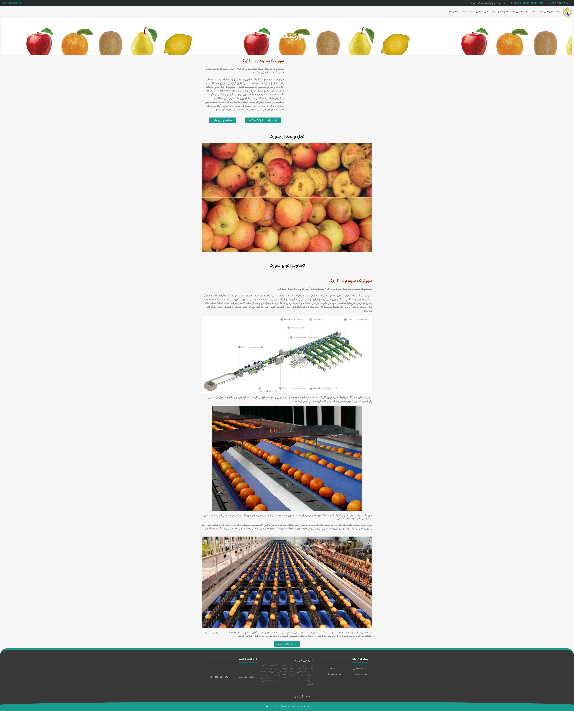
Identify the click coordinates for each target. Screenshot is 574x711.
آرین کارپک (326, 397)
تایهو (226, 69)
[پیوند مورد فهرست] (359, 668)
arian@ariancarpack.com (527, 3)
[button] (263, 120)
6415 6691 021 (559, 3)
